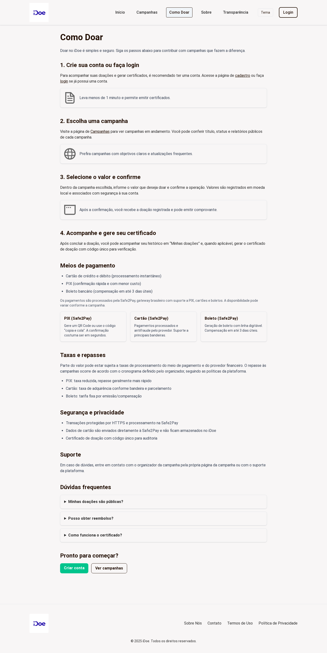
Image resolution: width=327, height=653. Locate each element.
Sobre (206, 12)
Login (288, 12)
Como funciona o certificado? (95, 535)
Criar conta (74, 568)
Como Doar (179, 12)
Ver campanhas (109, 568)
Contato (214, 623)
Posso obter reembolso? (90, 518)
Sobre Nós (193, 623)
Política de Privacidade (278, 623)
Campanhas (147, 12)
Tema (265, 12)
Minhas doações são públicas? (95, 501)
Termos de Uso (240, 623)
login (64, 81)
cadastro (242, 75)
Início (120, 12)
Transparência (235, 12)
